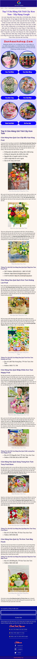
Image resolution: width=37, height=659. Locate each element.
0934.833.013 (17, 271)
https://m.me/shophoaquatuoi (23, 275)
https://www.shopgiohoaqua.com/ (20, 273)
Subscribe (18, 617)
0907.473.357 (26, 271)
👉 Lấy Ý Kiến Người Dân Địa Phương (18, 629)
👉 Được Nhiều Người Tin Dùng (16, 632)
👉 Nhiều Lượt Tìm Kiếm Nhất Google (18, 636)
